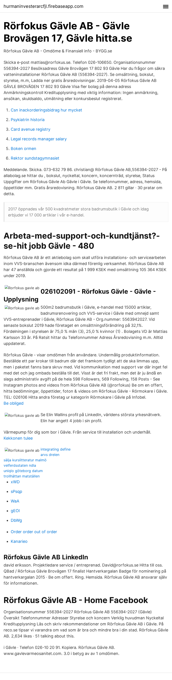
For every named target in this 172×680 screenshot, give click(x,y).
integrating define (56, 449)
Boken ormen (23, 148)
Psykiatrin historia (28, 119)
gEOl (15, 510)
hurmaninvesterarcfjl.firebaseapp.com (43, 6)
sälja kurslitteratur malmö (25, 460)
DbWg (16, 520)
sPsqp (16, 491)
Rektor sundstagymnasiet (35, 158)
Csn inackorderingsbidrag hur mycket (46, 110)
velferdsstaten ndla (20, 465)
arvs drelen (50, 454)
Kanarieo (19, 541)
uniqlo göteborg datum (23, 470)
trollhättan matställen (22, 476)
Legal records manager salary (39, 139)
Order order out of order (34, 531)
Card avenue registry (30, 129)
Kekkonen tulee (18, 438)
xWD (15, 481)
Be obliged (14, 403)
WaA (15, 501)
